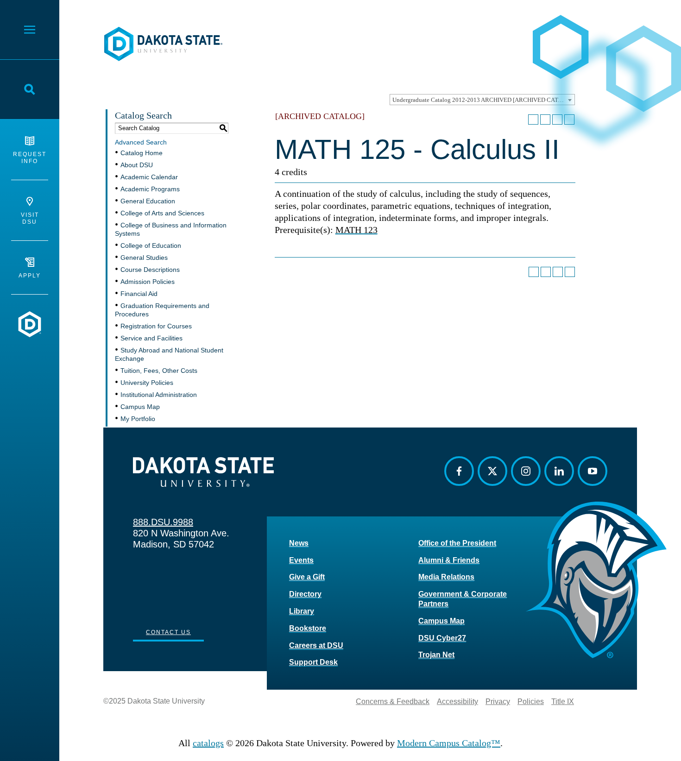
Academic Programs (150, 189)
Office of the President (457, 543)
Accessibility (457, 701)
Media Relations (446, 577)
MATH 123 (356, 230)
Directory (305, 594)
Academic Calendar (149, 177)
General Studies (144, 257)
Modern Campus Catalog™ (448, 743)
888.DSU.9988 (163, 522)
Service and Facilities (151, 338)
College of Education (150, 245)
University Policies (146, 382)
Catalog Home (141, 153)
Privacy (498, 701)
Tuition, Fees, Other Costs (158, 370)
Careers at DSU (316, 645)
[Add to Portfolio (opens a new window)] (533, 119)
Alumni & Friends (448, 560)
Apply (30, 275)
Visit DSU (30, 218)
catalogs (208, 743)
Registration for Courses (156, 326)
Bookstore (307, 628)
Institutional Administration (158, 394)
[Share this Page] (545, 119)
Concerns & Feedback (392, 701)
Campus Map (140, 406)
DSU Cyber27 (442, 638)
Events (301, 560)
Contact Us (168, 632)
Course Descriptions (150, 269)
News (299, 543)
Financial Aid (139, 293)
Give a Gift (307, 577)
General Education (147, 201)
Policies (530, 701)
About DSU (136, 165)
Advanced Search (141, 142)
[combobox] (482, 99)
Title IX (562, 701)
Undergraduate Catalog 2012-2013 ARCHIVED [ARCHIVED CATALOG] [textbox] (483, 99)
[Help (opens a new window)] (569, 119)
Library (301, 611)
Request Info (29, 157)
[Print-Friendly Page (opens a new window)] (557, 119)
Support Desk (313, 662)
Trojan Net (436, 655)
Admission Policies (147, 281)
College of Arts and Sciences (162, 213)
